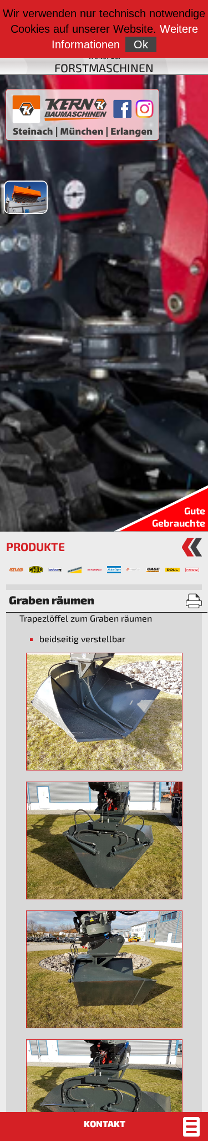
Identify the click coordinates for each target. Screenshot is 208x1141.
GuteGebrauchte (178, 516)
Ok (141, 44)
